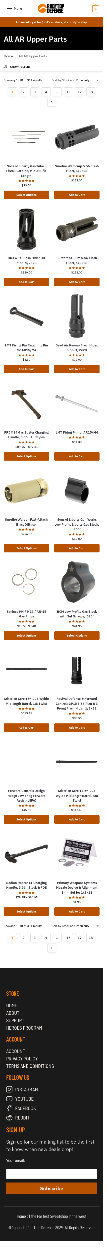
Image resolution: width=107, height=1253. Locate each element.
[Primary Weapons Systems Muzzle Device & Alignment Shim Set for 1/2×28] (77, 854)
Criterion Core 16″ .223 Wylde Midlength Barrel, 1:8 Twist (26, 701)
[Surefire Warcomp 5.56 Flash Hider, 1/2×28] (77, 137)
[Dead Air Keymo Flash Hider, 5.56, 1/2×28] (77, 316)
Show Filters (20, 66)
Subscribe (51, 1188)
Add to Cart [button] (77, 195)
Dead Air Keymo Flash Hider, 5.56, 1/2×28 (76, 347)
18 (91, 92)
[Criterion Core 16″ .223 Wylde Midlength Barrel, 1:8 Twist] (26, 670)
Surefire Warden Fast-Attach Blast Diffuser (26, 522)
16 (68, 92)
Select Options (26, 195)
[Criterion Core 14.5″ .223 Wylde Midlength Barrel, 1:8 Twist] (77, 762)
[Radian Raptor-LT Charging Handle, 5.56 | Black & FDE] (26, 854)
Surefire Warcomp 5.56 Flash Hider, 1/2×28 (77, 168)
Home (8, 56)
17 (80, 92)
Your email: (15, 1160)
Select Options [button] (77, 635)
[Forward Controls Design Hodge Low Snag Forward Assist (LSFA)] (26, 762)
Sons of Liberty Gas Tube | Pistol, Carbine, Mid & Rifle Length (26, 171)
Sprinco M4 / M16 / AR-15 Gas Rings (26, 614)
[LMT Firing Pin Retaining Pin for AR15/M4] (26, 316)
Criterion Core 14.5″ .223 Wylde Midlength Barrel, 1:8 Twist (77, 796)
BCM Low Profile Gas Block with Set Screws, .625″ (77, 614)
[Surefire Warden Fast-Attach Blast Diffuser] (26, 490)
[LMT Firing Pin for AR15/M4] (77, 403)
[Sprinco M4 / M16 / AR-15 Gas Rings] (26, 582)
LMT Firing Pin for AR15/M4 (77, 432)
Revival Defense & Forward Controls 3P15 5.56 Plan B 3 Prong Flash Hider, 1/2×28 (77, 704)
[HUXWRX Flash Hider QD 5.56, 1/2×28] (26, 229)
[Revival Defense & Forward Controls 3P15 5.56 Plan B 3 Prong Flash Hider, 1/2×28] (77, 670)
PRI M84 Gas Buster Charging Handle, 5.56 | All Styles (26, 435)
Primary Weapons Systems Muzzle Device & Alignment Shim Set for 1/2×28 (77, 888)
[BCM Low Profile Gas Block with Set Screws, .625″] (77, 582)
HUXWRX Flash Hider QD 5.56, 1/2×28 (26, 260)
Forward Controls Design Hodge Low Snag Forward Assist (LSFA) (26, 796)
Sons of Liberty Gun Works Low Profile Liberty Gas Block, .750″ (76, 524)
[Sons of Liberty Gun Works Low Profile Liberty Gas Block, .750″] (77, 490)
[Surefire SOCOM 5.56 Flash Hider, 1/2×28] (77, 229)
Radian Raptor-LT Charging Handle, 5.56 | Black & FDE (26, 885)
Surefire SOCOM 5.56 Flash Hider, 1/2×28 (76, 260)
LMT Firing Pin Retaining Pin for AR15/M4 (26, 347)
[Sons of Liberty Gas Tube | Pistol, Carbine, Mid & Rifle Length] (26, 137)
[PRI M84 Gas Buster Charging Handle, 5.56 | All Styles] (26, 403)
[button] (88, 8)
